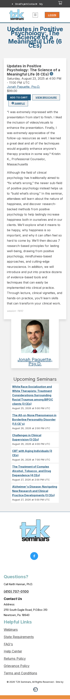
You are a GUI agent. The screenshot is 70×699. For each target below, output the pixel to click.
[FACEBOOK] (35, 557)
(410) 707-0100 (16, 591)
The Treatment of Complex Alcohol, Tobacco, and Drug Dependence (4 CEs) (31, 471)
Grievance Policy (16, 666)
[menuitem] (21, 7)
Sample (19, 103)
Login (52, 14)
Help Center (13, 651)
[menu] (30, 7)
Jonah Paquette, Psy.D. (23, 87)
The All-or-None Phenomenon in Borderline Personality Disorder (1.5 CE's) (34, 419)
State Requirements (19, 637)
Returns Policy (15, 658)
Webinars (11, 630)
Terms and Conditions (20, 673)
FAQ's (8, 644)
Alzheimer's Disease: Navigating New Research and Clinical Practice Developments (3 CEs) (34, 491)
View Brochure (46, 97)
